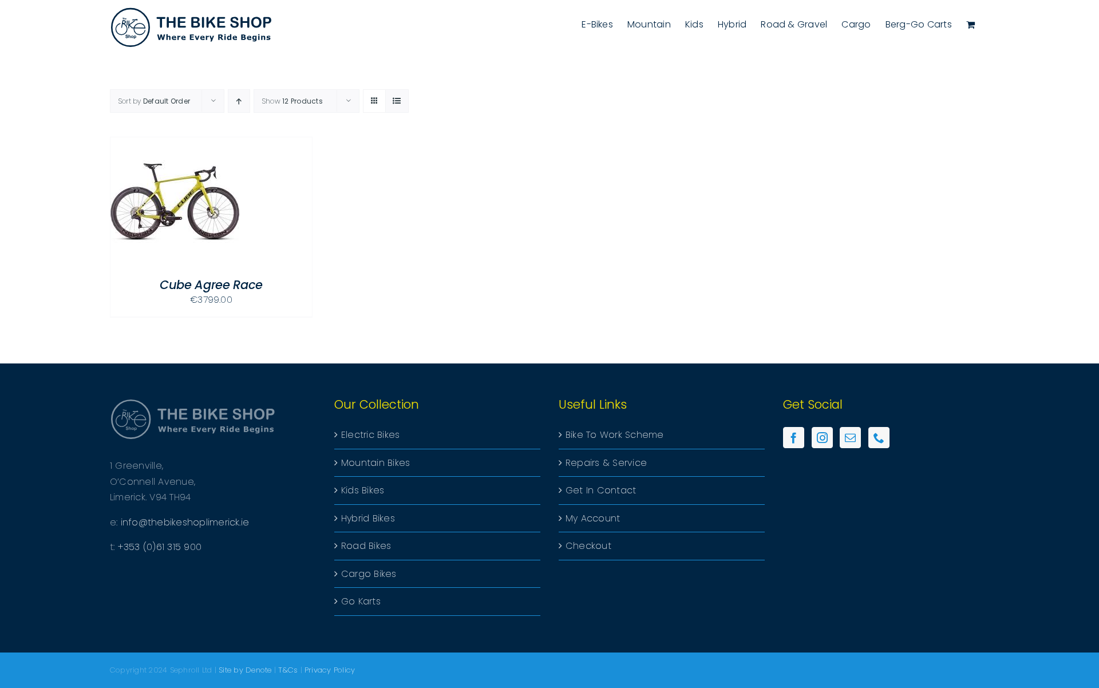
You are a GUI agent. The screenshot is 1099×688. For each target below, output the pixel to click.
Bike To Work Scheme (615, 434)
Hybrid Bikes (368, 518)
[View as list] (397, 101)
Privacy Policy (330, 670)
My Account (593, 518)
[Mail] (850, 437)
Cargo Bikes (369, 573)
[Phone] (879, 437)
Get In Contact (601, 490)
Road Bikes (366, 545)
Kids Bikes (362, 490)
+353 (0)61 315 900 (159, 546)
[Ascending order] (239, 101)
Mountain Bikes (375, 462)
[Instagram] (822, 437)
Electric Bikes (370, 434)
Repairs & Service (606, 462)
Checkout (588, 545)
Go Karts (361, 601)
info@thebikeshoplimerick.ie (185, 522)
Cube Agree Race (211, 284)
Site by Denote (245, 670)
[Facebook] (793, 437)
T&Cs (288, 670)
